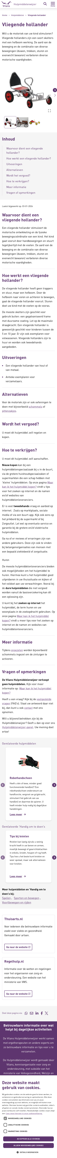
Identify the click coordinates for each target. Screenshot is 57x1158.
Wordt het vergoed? (18, 175)
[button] (2, 90)
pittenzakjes (9, 411)
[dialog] (28, 1116)
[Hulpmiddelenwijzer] (18, 4)
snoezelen (17, 650)
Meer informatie (16, 187)
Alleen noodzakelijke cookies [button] (28, 1145)
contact (28, 707)
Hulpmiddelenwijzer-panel (17, 727)
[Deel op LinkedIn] (37, 1013)
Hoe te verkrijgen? (17, 181)
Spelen (6, 898)
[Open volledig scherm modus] (49, 111)
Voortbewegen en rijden (16, 902)
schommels (35, 406)
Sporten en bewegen (26, 898)
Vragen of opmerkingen (20, 192)
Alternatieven (14, 170)
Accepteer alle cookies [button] (28, 1139)
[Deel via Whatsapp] (26, 1013)
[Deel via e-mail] (31, 1013)
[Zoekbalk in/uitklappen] (45, 3)
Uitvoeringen (14, 164)
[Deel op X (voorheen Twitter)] (46, 1013)
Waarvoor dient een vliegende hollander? (24, 151)
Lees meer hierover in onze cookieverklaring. (24, 1113)
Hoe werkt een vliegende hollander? (28, 158)
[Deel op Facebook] (42, 1013)
